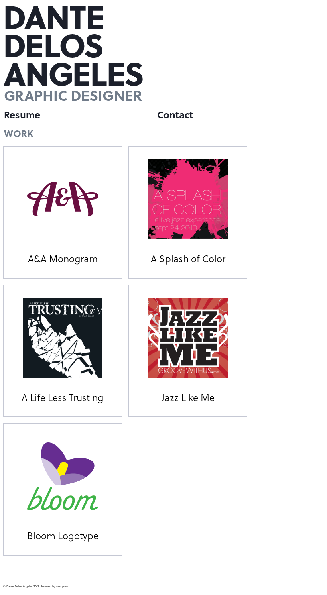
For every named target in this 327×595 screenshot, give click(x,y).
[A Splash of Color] (188, 199)
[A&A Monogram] (63, 199)
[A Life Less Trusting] (63, 338)
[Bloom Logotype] (63, 476)
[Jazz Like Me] (188, 338)
